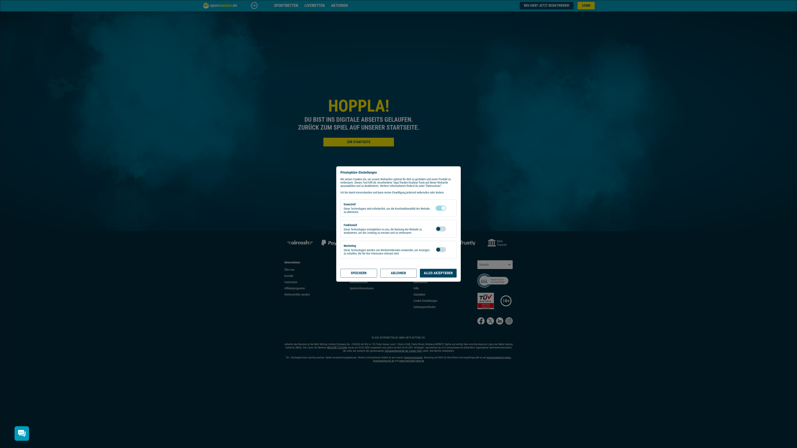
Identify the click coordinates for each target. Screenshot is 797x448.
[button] (450, 208)
